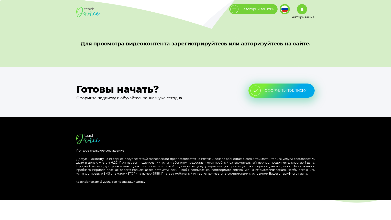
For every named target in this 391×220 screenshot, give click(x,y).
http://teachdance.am (153, 159)
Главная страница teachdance (88, 12)
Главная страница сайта (195, 139)
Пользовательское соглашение (100, 150)
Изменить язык (285, 9)
